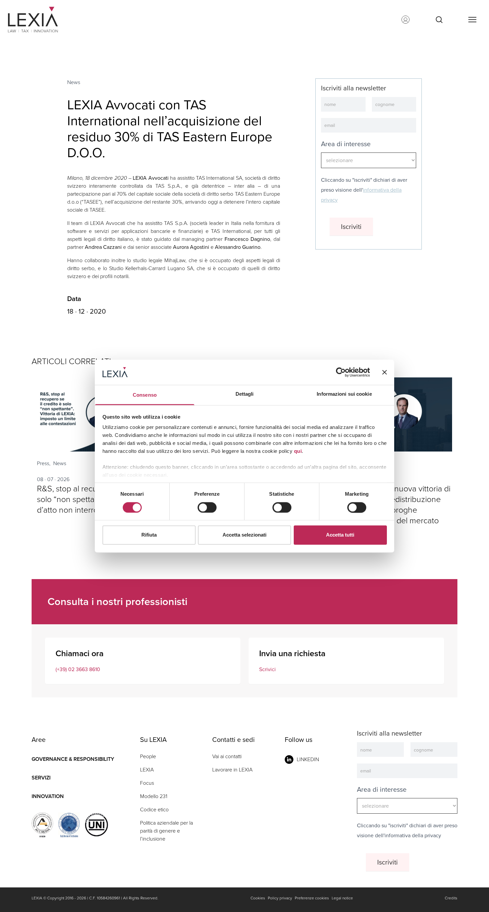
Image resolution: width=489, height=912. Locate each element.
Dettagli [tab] (245, 394)
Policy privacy (280, 898)
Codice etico (154, 809)
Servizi (41, 777)
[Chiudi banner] (384, 372)
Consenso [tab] (145, 395)
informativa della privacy (413, 835)
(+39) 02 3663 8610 (78, 669)
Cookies (257, 898)
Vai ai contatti (227, 756)
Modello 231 (153, 796)
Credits (451, 898)
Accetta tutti (340, 535)
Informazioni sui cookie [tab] (344, 394)
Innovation (48, 796)
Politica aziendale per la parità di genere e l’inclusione (166, 831)
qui (298, 451)
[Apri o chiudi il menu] (472, 19)
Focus (147, 783)
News (73, 82)
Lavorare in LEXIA (232, 769)
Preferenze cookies (312, 898)
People (148, 756)
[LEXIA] (41, 19)
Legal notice (342, 898)
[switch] (207, 507)
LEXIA (147, 769)
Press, (44, 463)
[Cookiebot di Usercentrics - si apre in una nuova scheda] (341, 372)
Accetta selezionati (244, 535)
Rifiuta (149, 535)
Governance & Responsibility (73, 759)
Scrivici (267, 669)
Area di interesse (346, 144)
